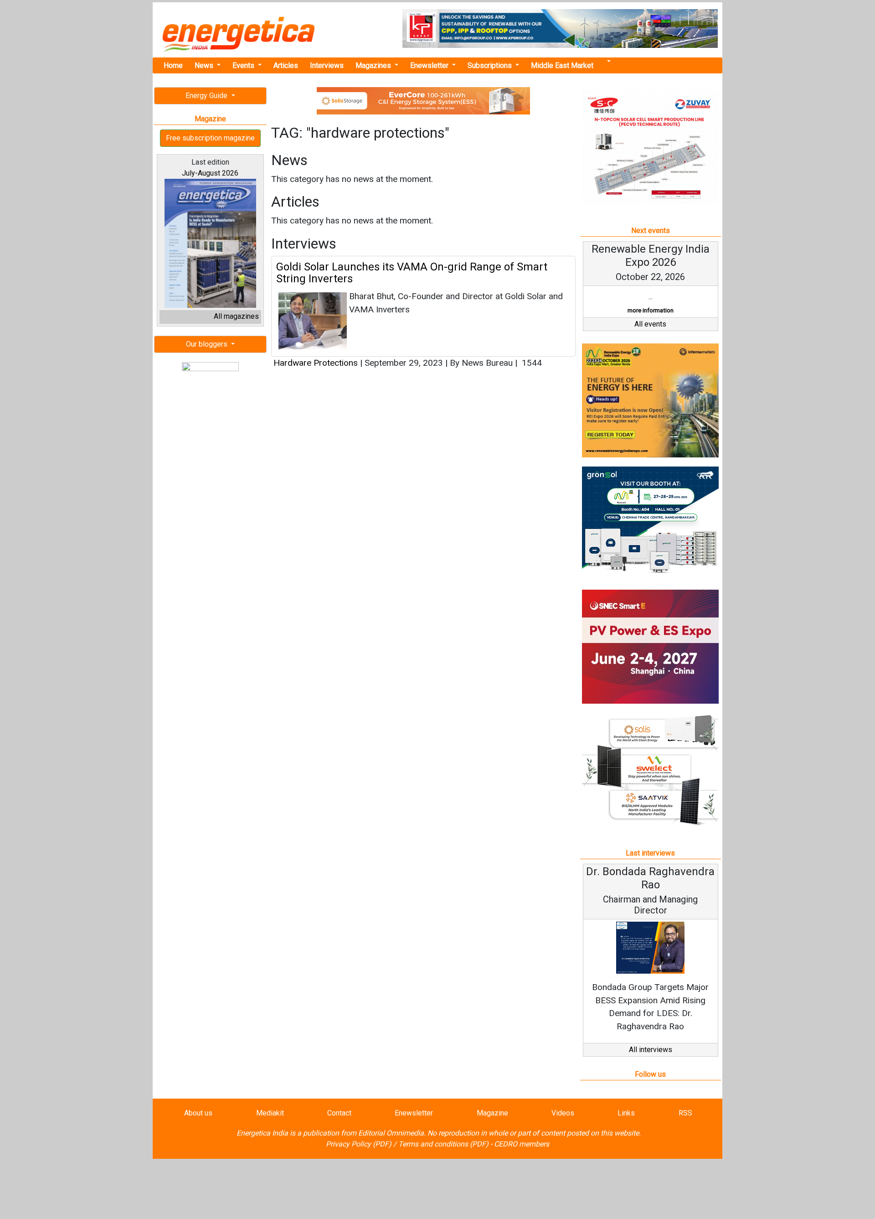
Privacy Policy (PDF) (358, 1144)
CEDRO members (521, 1144)
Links (626, 1113)
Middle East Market (562, 65)
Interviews (327, 65)
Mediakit (270, 1113)
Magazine (492, 1113)
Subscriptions (491, 65)
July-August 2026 (210, 173)
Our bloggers (207, 344)
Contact (339, 1113)
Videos (562, 1113)
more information (651, 310)
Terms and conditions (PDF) (443, 1144)
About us (198, 1113)
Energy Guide (207, 95)
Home (173, 65)
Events (244, 65)
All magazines (236, 316)
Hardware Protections (315, 363)
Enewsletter (430, 65)
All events (650, 324)
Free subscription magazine (210, 138)
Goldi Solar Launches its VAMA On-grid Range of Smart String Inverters (411, 272)
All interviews (650, 1049)
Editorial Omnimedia (391, 1133)
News (205, 65)
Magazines (374, 65)
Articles (285, 65)
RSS (685, 1113)
